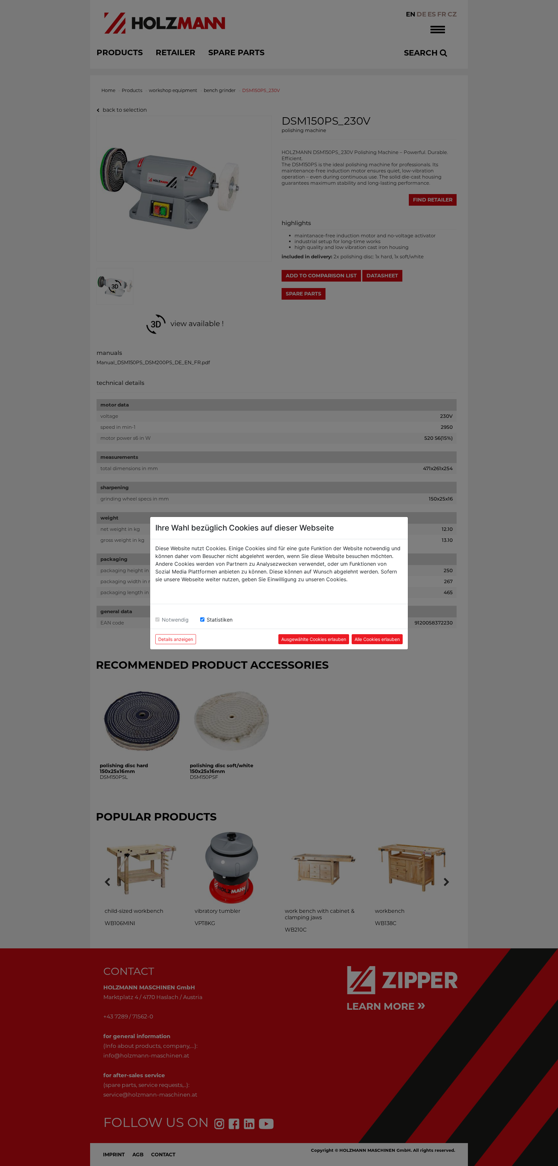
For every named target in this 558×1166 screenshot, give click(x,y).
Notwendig (175, 619)
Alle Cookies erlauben (377, 639)
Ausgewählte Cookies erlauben (313, 639)
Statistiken (219, 619)
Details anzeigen (175, 639)
